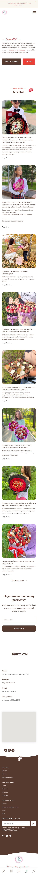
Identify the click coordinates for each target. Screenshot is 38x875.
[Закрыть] (36, 1)
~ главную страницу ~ (17, 453)
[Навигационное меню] (34, 12)
